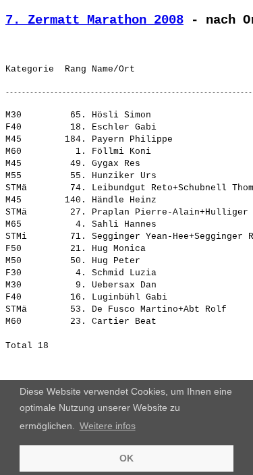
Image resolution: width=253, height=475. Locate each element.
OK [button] (126, 458)
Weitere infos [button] (108, 425)
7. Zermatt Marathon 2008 (94, 20)
